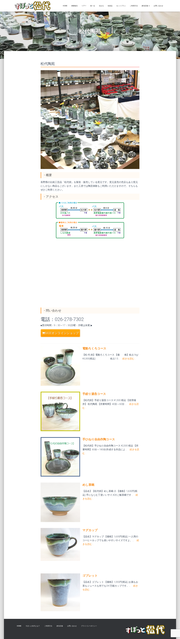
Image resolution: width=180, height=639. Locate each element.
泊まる (101, 6)
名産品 (110, 6)
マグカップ (90, 530)
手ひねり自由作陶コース (98, 439)
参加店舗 (145, 6)
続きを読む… (128, 358)
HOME (65, 6)
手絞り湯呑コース (94, 393)
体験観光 (74, 6)
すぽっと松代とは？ (33, 626)
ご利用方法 (134, 6)
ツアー (84, 6)
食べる (92, 6)
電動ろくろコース (94, 348)
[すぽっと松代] (32, 5)
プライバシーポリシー (89, 626)
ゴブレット (90, 575)
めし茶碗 (88, 484)
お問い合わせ (158, 6)
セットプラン (121, 6)
